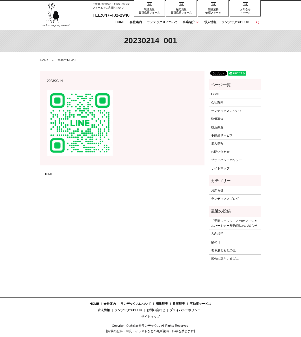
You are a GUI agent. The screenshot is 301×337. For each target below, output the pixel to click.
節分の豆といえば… (225, 258)
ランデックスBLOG (235, 22)
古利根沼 (217, 234)
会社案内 (136, 22)
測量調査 (217, 119)
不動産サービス (222, 135)
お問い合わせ (220, 152)
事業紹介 (189, 22)
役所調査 (217, 127)
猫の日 (215, 242)
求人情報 (210, 22)
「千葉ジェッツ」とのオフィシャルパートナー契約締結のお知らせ (234, 223)
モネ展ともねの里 (223, 250)
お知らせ (217, 190)
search (257, 22)
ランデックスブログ (225, 198)
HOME (120, 22)
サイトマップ (220, 168)
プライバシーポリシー (226, 160)
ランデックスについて (162, 22)
